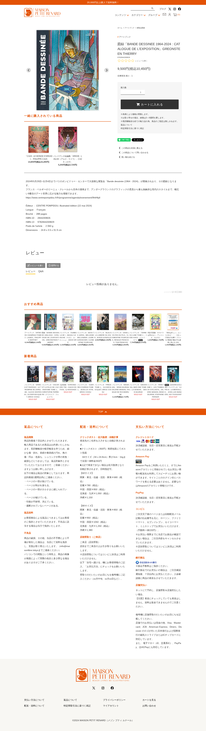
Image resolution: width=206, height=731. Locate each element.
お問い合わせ (149, 705)
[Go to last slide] (28, 70)
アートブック (129, 28)
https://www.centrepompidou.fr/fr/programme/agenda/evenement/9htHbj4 (63, 197)
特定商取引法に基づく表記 (132, 128)
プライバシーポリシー (114, 700)
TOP (100, 411)
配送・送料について (34, 705)
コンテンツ (120, 15)
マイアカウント (111, 705)
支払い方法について (34, 700)
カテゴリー (137, 15)
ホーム (119, 28)
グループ (152, 15)
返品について (126, 125)
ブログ (162, 9)
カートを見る (149, 700)
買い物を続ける (128, 157)
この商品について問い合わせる (134, 152)
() (178, 15)
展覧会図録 (141, 28)
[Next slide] (106, 70)
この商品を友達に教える (132, 148)
